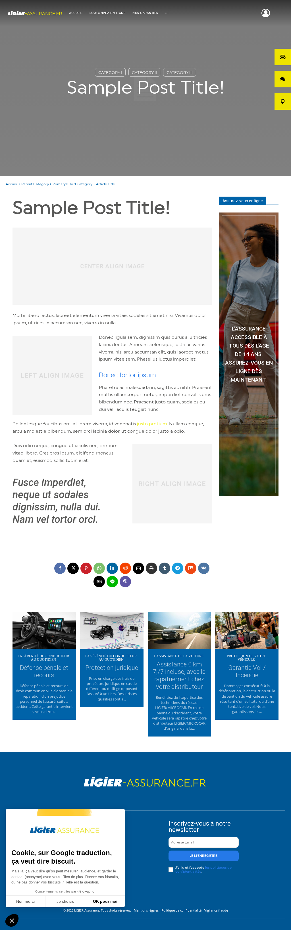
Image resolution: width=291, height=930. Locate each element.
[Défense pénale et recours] (44, 631)
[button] (12, 920)
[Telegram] (177, 568)
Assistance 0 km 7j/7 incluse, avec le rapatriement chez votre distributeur (179, 675)
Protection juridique (112, 667)
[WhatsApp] (99, 568)
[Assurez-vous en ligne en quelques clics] (248, 354)
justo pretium (152, 424)
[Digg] (99, 581)
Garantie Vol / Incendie (247, 671)
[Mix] (190, 568)
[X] (73, 568)
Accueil (12, 184)
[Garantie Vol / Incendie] (246, 631)
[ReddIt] (125, 568)
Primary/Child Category (72, 184)
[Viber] (125, 581)
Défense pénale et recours (44, 671)
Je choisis (65, 901)
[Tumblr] (164, 568)
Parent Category (35, 184)
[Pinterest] (86, 568)
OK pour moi (105, 901)
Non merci (25, 901)
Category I (110, 73)
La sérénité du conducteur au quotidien (43, 658)
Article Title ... (107, 184)
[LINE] (112, 581)
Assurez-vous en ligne (243, 201)
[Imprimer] (151, 568)
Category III (180, 73)
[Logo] (35, 13)
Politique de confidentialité (181, 910)
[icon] (266, 15)
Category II (144, 73)
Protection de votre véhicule (246, 658)
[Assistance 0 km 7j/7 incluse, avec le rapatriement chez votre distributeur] (179, 631)
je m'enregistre (203, 855)
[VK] (203, 568)
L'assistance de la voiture (178, 656)
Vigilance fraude (216, 910)
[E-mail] (138, 568)
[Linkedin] (112, 568)
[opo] (283, 57)
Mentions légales (146, 910)
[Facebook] (60, 568)
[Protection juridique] (112, 631)
